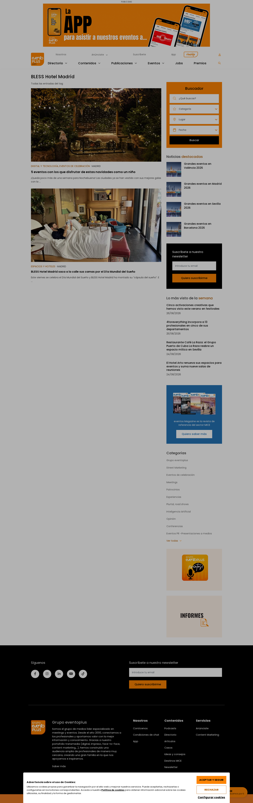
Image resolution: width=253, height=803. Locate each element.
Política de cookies (112, 790)
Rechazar (211, 789)
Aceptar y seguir (211, 780)
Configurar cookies (211, 797)
